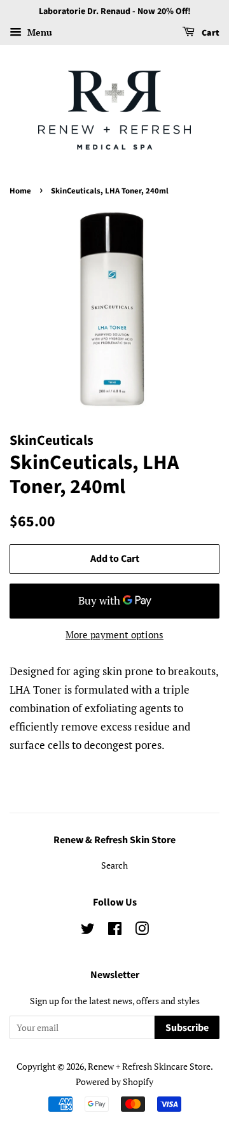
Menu (38, 32)
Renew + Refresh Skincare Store (149, 1066)
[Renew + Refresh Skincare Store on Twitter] (88, 931)
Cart (209, 33)
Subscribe (187, 1028)
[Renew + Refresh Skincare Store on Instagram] (142, 931)
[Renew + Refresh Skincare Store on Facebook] (115, 931)
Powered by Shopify (114, 1081)
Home (20, 191)
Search (114, 865)
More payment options (114, 634)
